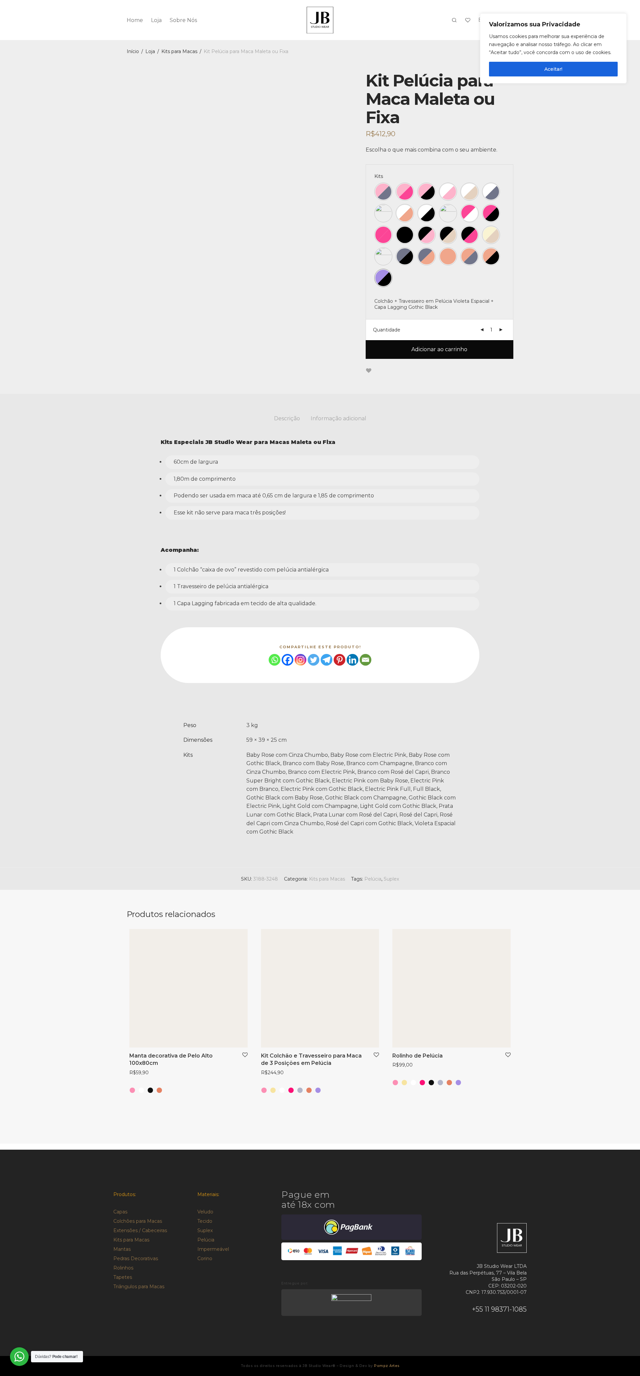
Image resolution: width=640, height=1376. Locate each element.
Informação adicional (338, 418)
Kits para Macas (179, 51)
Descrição (287, 418)
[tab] (287, 418)
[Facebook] (287, 660)
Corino (204, 1258)
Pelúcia (372, 879)
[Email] (365, 660)
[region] (553, 48)
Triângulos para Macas (138, 1287)
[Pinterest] (339, 660)
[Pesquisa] (454, 20)
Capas (120, 1212)
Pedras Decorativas (135, 1258)
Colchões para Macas (137, 1221)
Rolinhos (123, 1268)
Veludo (205, 1212)
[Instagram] (300, 660)
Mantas (122, 1249)
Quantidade (386, 330)
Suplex (391, 879)
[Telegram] (326, 660)
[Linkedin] (352, 660)
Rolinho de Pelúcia (417, 1056)
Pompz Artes (387, 1366)
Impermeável (213, 1249)
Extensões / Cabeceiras (140, 1230)
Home (135, 20)
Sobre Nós (183, 20)
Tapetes (122, 1277)
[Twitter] (313, 660)
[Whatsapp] (274, 660)
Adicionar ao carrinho (439, 349)
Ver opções (139, 1073)
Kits (378, 176)
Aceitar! (553, 69)
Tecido (204, 1221)
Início (133, 51)
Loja (156, 20)
